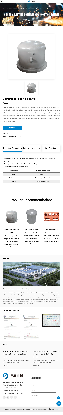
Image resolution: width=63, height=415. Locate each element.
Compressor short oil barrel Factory (13, 295)
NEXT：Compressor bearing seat (12, 136)
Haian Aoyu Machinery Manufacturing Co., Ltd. (24, 409)
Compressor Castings (18, 8)
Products (8, 8)
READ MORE (6, 365)
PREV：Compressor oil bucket (11, 134)
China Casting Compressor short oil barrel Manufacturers (45, 292)
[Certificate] (12, 326)
